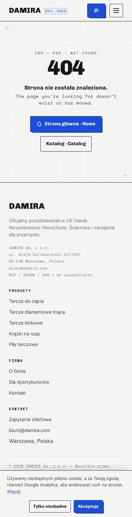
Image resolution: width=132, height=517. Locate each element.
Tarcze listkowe (26, 322)
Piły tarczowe (23, 344)
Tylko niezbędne (50, 506)
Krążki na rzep (24, 333)
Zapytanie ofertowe (30, 419)
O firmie (17, 371)
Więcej (14, 491)
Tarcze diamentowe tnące (37, 312)
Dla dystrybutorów (29, 382)
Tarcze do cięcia (26, 301)
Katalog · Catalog (66, 143)
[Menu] (116, 10)
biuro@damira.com (28, 268)
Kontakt (17, 393)
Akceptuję (88, 506)
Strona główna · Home (70, 124)
